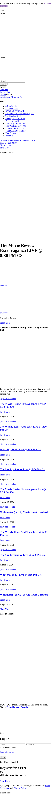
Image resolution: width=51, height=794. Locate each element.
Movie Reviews (7, 140)
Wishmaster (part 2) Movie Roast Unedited (24, 512)
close (3, 87)
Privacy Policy (19, 788)
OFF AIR (4, 89)
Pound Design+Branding (18, 707)
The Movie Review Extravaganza (19, 113)
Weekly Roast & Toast (15, 118)
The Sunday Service (14, 116)
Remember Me (9, 747)
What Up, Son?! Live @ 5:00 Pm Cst (20, 449)
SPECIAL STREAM (14, 111)
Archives (9, 136)
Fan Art (31, 140)
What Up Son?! (12, 121)
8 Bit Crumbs (11, 106)
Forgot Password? (8, 752)
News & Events (21, 140)
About (14, 143)
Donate (8, 143)
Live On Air (17, 97)
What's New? (6, 97)
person (3, 94)
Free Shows (10, 133)
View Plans (5, 781)
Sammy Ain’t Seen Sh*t (15, 131)
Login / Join (5, 92)
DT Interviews (11, 108)
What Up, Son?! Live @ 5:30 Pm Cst (20, 574)
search (3, 84)
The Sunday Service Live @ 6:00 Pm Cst (22, 469)
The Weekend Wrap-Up (15, 126)
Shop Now (4, 148)
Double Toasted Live (14, 128)
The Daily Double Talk (15, 123)
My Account (5, 145)
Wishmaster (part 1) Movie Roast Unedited (24, 594)
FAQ (2, 143)
